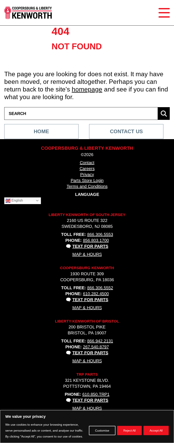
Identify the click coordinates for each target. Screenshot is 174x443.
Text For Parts (90, 246)
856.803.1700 (96, 240)
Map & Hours (87, 254)
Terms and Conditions (87, 186)
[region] (87, 426)
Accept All (156, 430)
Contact (87, 162)
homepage (87, 89)
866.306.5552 (100, 287)
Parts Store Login (87, 180)
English (17, 200)
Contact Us (126, 131)
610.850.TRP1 (95, 394)
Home (41, 131)
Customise (102, 430)
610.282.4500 (96, 293)
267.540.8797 (96, 347)
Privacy (87, 174)
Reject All (129, 430)
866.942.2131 (100, 341)
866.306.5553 (100, 234)
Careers (87, 168)
